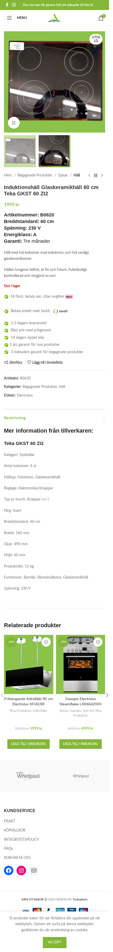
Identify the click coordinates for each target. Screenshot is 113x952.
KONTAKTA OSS (17, 858)
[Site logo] (54, 18)
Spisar (63, 175)
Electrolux (25, 395)
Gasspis (75, 711)
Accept (54, 942)
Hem (8, 175)
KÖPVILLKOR (14, 830)
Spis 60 (88, 711)
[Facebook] (8, 870)
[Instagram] (21, 870)
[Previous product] (89, 176)
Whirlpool (81, 776)
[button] (9, 82)
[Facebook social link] (7, 5)
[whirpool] (28, 776)
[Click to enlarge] (14, 123)
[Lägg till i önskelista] (46, 642)
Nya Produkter (21, 711)
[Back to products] (96, 176)
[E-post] (34, 870)
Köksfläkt (40, 711)
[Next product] (102, 176)
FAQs (8, 848)
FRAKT (9, 821)
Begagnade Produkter (35, 175)
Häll (77, 175)
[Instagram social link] (13, 5)
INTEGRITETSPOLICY (21, 840)
